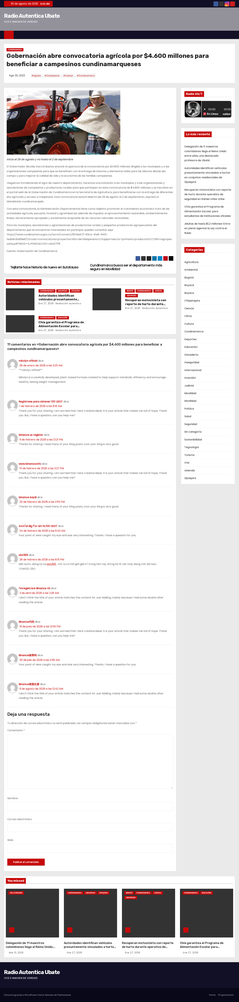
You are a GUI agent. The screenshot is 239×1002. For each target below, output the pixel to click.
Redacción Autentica (68, 303)
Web (10, 840)
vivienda (189, 470)
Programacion (226, 994)
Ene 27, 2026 (46, 303)
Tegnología (191, 447)
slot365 (23, 555)
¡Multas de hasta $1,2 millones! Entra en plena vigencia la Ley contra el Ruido (207, 228)
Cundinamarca (15, 49)
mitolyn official (28, 361)
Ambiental (191, 270)
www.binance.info (30, 464)
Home (212, 994)
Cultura (189, 324)
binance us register (31, 435)
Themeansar (64, 994)
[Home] (9, 35)
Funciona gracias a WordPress (20, 994)
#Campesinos (52, 75)
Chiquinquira (192, 300)
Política (189, 409)
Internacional (192, 370)
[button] (234, 35)
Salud (187, 416)
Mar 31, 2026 (16, 952)
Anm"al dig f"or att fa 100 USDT (38, 526)
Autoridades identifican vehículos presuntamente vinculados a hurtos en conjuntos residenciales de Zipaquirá (90, 948)
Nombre (12, 798)
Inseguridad (191, 362)
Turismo (189, 455)
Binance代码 (26, 622)
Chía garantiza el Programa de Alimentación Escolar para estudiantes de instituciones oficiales (207, 211)
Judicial (158, 291)
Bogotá (130, 291)
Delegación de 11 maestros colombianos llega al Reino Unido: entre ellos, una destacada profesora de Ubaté (29, 948)
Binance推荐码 (28, 655)
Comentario (16, 730)
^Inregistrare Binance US (34, 588)
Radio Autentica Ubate (32, 16)
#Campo (68, 75)
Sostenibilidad (193, 439)
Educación (62, 317)
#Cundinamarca (86, 75)
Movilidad (190, 393)
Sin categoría (192, 432)
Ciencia (189, 308)
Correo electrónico (19, 819)
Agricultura (191, 262)
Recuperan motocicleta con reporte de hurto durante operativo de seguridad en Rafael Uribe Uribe (207, 194)
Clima (188, 316)
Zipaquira (75, 291)
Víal (186, 463)
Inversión (190, 378)
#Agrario (36, 75)
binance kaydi (27, 497)
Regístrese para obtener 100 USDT (41, 401)
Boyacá (189, 285)
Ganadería (191, 355)
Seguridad (62, 291)
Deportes (190, 339)
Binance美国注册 (29, 684)
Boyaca (189, 293)
